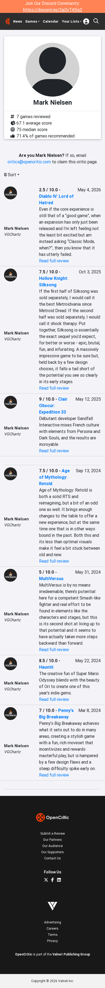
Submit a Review (52, 833)
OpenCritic (23, 954)
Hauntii (46, 667)
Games (31, 21)
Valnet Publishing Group (71, 954)
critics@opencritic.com (29, 161)
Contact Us (52, 858)
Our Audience (52, 846)
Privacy (52, 941)
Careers (52, 928)
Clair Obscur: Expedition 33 (53, 405)
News (17, 21)
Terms (53, 935)
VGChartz (12, 234)
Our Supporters (52, 852)
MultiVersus (51, 578)
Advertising (52, 922)
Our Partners (52, 840)
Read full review (54, 260)
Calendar (51, 21)
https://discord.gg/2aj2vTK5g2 (52, 9)
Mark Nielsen (16, 228)
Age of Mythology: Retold (54, 477)
